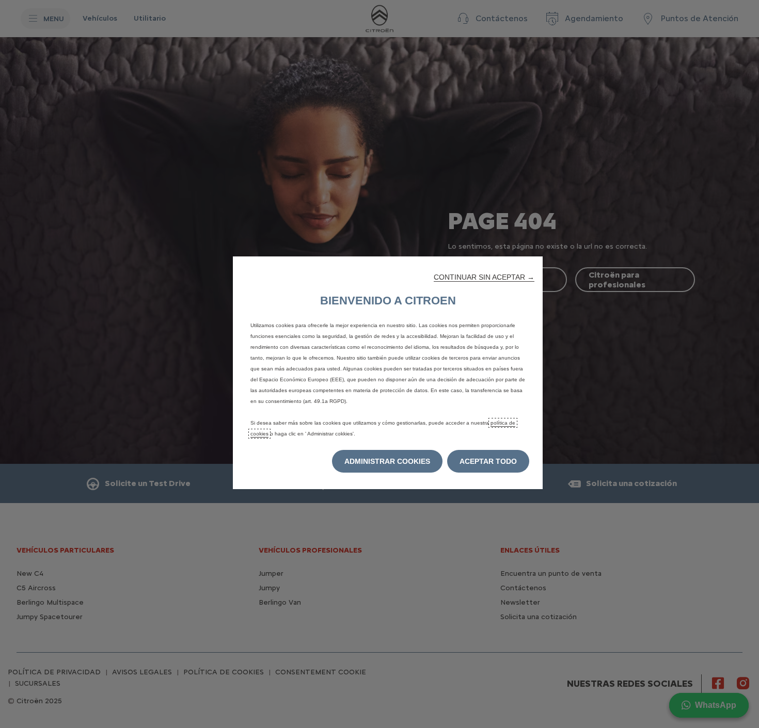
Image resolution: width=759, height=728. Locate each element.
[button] (484, 277)
